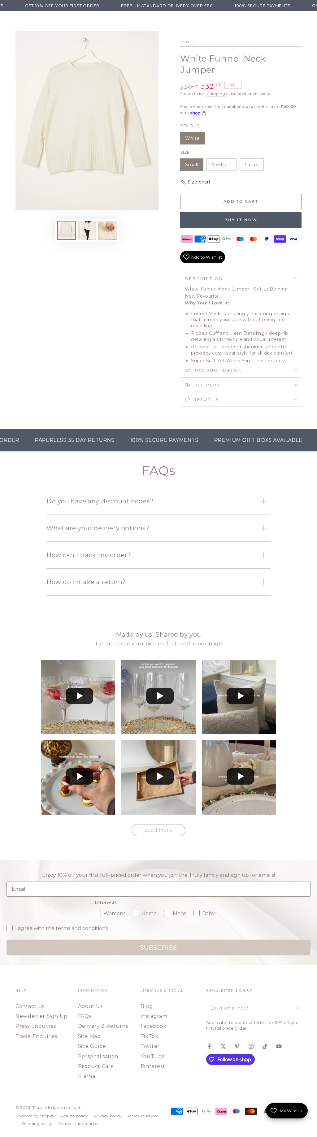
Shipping (216, 93)
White (195, 140)
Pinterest (153, 1066)
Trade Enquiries (36, 1036)
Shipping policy (37, 1123)
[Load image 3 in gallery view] (107, 230)
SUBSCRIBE (158, 947)
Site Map (89, 1036)
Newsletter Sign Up (41, 1016)
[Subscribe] (298, 1008)
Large (254, 166)
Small (194, 166)
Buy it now (241, 219)
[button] (241, 182)
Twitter (150, 1046)
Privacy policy (107, 1115)
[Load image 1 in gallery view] (66, 230)
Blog (147, 1006)
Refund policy (74, 1115)
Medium (224, 166)
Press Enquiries (35, 1026)
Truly (38, 1107)
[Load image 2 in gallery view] (87, 230)
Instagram (154, 1016)
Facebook (154, 1026)
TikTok (149, 1036)
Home (186, 42)
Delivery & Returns (103, 1026)
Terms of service (143, 1115)
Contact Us (30, 1006)
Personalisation (98, 1056)
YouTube (153, 1056)
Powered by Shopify (35, 1115)
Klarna (86, 1076)
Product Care (96, 1066)
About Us (90, 1006)
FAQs (84, 1016)
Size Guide (92, 1046)
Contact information (78, 1123)
